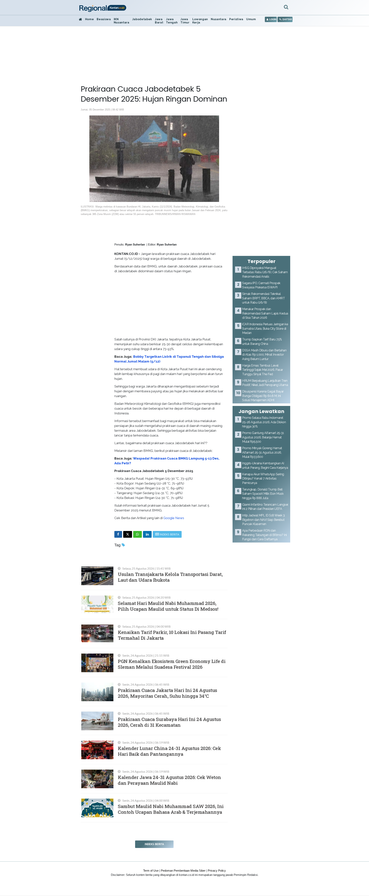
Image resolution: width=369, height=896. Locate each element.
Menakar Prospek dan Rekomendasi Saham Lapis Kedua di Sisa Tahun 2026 (265, 313)
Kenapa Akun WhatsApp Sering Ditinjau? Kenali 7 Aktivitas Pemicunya (263, 478)
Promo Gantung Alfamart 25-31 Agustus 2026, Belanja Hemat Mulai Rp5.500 (263, 437)
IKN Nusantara (121, 21)
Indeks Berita (154, 844)
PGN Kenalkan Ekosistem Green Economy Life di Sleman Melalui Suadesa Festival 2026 (171, 664)
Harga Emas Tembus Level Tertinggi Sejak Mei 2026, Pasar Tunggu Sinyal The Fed (262, 370)
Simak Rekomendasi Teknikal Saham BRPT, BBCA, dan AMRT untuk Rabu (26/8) (263, 298)
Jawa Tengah (172, 21)
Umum (251, 19)
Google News (173, 518)
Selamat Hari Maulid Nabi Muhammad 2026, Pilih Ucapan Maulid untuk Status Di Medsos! (168, 606)
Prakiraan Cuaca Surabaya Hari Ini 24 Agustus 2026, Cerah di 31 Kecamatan (169, 722)
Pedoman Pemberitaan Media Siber (183, 870)
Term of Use (151, 870)
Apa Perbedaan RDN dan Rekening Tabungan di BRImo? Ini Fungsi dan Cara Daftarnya (264, 535)
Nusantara (218, 19)
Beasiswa (104, 19)
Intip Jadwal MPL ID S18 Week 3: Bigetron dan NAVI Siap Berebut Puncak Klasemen (263, 520)
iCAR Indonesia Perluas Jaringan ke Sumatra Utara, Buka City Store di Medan (265, 328)
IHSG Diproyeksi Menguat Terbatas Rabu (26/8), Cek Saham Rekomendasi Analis (265, 272)
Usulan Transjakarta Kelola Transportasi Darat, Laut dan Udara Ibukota (170, 577)
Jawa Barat (159, 21)
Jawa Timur (184, 21)
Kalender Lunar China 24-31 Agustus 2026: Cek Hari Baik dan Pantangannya (169, 751)
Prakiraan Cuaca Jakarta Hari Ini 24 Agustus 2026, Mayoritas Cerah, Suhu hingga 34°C (167, 693)
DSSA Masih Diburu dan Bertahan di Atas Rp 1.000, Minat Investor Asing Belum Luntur (264, 354)
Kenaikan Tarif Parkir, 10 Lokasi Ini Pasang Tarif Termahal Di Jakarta (172, 635)
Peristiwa (236, 19)
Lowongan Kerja (200, 21)
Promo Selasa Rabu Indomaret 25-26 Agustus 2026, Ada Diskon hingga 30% (264, 422)
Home (89, 19)
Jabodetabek (142, 19)
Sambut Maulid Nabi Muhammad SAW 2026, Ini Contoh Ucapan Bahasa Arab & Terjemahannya (171, 809)
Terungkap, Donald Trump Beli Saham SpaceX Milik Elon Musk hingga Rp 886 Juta (262, 494)
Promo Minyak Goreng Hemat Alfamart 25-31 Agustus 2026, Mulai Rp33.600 (262, 452)
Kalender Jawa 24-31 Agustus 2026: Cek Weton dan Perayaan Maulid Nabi (169, 780)
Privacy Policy (217, 870)
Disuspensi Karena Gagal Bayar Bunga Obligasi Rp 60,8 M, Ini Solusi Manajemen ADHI (263, 396)
